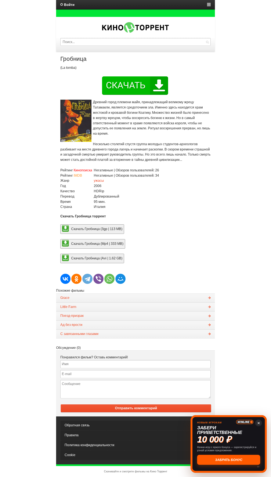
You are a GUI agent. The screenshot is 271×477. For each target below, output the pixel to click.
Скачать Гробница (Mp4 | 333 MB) (96, 243)
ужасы (99, 180)
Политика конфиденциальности (89, 445)
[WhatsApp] (109, 279)
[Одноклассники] (76, 279)
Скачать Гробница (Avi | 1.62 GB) (96, 258)
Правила (72, 435)
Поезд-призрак (72, 315)
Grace (64, 297)
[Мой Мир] (120, 279)
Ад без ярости (71, 325)
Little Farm (68, 307)
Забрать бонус (228, 460)
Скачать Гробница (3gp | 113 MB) (96, 228)
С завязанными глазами (79, 334)
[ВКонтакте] (65, 279)
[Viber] (98, 279)
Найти (207, 42)
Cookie (70, 455)
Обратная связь (77, 425)
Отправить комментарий (136, 408)
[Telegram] (87, 279)
